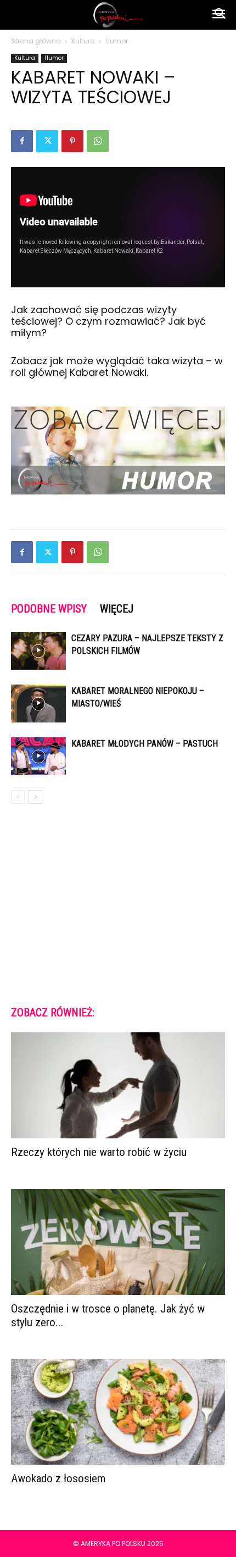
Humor (116, 41)
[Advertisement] (118, 903)
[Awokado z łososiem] (118, 1412)
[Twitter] (47, 141)
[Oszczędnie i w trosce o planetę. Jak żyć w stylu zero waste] (118, 1242)
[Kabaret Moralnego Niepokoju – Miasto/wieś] (38, 703)
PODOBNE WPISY (49, 608)
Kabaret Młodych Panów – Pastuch (144, 743)
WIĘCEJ (116, 608)
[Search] (220, 15)
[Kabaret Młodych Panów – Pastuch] (38, 756)
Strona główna (36, 41)
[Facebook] (22, 141)
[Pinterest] (72, 141)
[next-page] (35, 797)
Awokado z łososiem (58, 1478)
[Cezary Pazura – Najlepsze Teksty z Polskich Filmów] (38, 651)
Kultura (83, 41)
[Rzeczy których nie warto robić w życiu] (118, 1085)
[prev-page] (18, 797)
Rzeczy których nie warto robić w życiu (99, 1152)
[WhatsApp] (98, 141)
